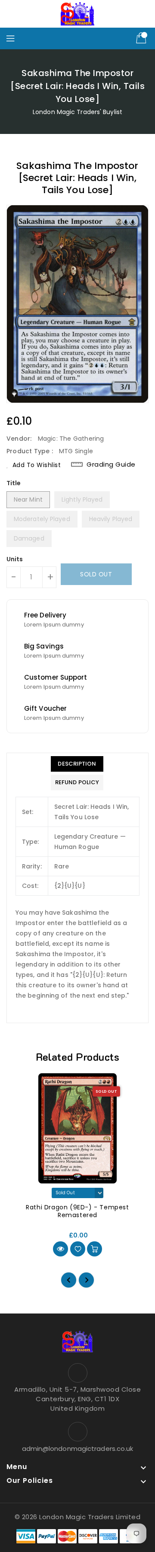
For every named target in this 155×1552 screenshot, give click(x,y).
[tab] (77, 764)
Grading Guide (111, 464)
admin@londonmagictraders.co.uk (77, 1448)
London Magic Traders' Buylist (77, 112)
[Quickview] (60, 1248)
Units (14, 559)
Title (13, 483)
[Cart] (142, 38)
